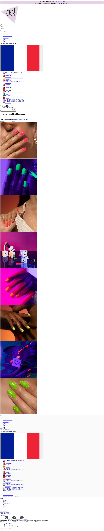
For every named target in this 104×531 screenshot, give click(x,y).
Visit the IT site (8, 84)
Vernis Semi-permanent (7, 36)
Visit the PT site (8, 77)
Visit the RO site (8, 86)
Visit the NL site (20, 99)
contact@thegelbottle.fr (4, 512)
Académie (5, 505)
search (13, 121)
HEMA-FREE (5, 38)
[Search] (2, 107)
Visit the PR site (20, 78)
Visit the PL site (8, 83)
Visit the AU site (20, 101)
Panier (4, 507)
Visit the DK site (8, 75)
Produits (4, 500)
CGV (4, 493)
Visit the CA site (8, 80)
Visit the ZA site (8, 87)
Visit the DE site (8, 79)
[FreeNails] (9, 23)
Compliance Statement (7, 492)
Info (3, 504)
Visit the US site (20, 96)
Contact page (25, 119)
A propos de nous (6, 503)
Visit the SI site (20, 92)
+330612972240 (3, 511)
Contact (4, 40)
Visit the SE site (8, 94)
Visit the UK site (20, 72)
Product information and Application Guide (11, 496)
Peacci (4, 39)
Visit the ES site (8, 98)
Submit (36, 521)
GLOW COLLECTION (60, 1)
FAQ (4, 502)
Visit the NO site (8, 103)
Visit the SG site (20, 81)
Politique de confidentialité (8, 495)
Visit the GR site (8, 95)
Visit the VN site (8, 90)
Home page (14, 119)
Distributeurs (5, 501)
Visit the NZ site (20, 100)
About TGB (5, 41)
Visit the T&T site (8, 74)
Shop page (19, 119)
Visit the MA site (8, 88)
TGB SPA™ (5, 34)
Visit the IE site (8, 91)
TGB (4, 33)
